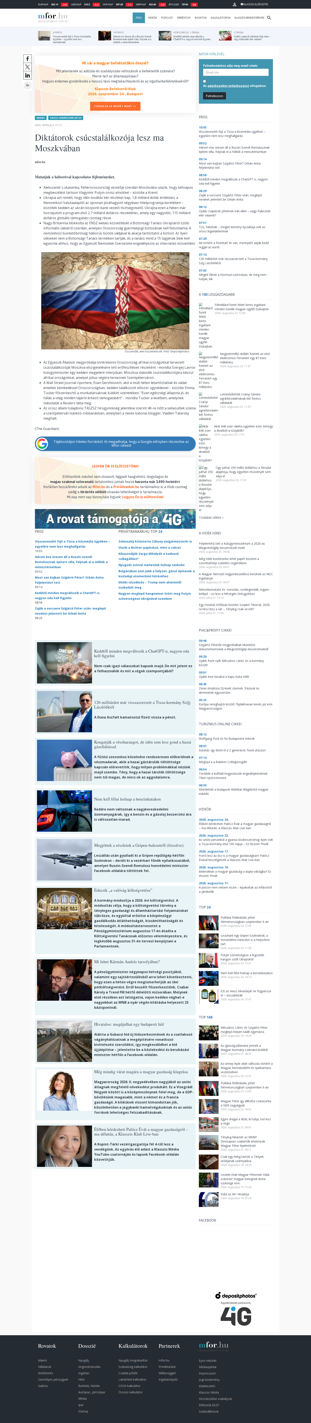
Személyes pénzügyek (53, 1379)
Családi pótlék (128, 1373)
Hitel (81, 1379)
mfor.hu (164, 1360)
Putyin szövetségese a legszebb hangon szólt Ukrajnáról (242, 957)
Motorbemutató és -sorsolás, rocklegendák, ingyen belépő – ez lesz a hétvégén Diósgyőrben (234, 591)
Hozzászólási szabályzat (215, 1399)
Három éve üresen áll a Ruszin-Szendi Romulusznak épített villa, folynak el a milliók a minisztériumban (71, 562)
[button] (234, 4)
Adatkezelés (207, 1386)
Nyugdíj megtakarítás (133, 1360)
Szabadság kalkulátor (132, 1367)
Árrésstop (184, 18)
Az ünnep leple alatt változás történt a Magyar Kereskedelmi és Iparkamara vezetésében (247, 1068)
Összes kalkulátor (130, 1392)
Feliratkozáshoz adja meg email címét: (230, 65)
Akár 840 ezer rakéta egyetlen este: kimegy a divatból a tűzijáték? (243, 428)
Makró (41, 117)
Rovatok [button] (201, 18)
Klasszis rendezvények (249, 18)
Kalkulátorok (220, 18)
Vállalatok (44, 1367)
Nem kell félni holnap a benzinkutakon (247, 973)
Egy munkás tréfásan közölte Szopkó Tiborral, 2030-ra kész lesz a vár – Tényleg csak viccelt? (235, 607)
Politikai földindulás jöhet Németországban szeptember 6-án (245, 919)
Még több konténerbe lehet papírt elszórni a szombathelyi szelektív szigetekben (229, 561)
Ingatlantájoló (168, 1379)
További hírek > (211, 518)
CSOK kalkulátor (129, 1386)
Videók (152, 18)
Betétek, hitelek (89, 1386)
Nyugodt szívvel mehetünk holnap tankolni (151, 565)
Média (82, 1398)
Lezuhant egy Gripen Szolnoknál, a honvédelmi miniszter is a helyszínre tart (245, 939)
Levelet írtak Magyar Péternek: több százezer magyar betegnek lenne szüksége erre (245, 1179)
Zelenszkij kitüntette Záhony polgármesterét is (155, 541)
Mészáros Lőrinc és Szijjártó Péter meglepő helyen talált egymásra (244, 1029)
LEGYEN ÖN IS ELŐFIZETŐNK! (115, 466)
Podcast (167, 18)
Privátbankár (167, 1367)
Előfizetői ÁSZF (209, 1405)
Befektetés (45, 1373)
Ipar (81, 1405)
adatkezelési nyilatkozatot (228, 86)
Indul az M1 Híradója (235, 1194)
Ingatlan (83, 1373)
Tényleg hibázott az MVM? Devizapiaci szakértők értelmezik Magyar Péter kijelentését (243, 1141)
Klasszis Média (209, 1392)
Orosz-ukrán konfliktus (65, 117)
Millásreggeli (167, 1373)
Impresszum (207, 1373)
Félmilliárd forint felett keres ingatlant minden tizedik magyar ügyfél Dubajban (242, 307)
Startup (83, 1411)
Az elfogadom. (234, 86)
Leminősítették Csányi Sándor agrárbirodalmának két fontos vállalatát (240, 398)
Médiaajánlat (208, 1367)
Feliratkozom (214, 96)
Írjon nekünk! (207, 1361)
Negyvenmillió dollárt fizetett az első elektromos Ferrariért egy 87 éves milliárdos (245, 358)
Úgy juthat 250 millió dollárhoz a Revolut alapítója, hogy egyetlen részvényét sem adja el (243, 472)
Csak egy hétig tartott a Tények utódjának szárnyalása (242, 1159)
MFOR (52, 18)
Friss (139, 18)
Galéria (43, 1386)
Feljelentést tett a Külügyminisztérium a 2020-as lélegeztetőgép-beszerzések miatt (232, 545)
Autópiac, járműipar (91, 1392)
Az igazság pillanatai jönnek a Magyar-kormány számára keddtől (244, 1048)
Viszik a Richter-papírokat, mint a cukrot (149, 547)
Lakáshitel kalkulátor (132, 1379)
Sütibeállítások (209, 1411)
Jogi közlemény (209, 1380)
